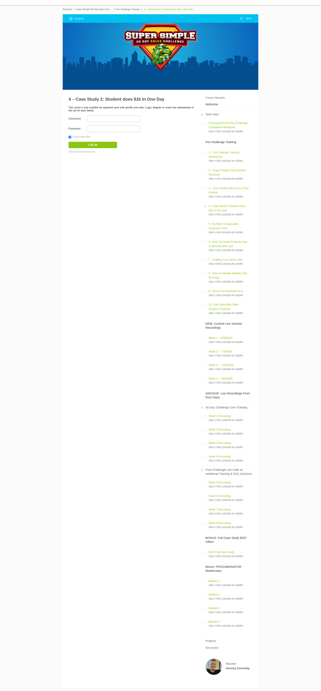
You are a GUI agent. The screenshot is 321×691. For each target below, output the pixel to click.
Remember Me (81, 136)
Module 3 (214, 608)
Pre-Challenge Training (128, 9)
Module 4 (214, 621)
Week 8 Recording (220, 523)
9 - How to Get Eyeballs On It (226, 291)
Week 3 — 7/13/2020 (221, 365)
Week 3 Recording (220, 443)
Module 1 (214, 581)
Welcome (211, 104)
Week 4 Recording (220, 456)
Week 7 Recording (220, 509)
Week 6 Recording (220, 496)
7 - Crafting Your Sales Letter (226, 259)
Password (74, 128)
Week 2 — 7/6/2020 (220, 351)
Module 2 (214, 594)
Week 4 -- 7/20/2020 (221, 378)
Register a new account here (82, 151)
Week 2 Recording (220, 429)
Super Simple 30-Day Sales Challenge (94, 9)
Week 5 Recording (220, 482)
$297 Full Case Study (221, 552)
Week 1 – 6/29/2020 (220, 338)
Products (67, 9)
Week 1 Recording (220, 416)
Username (75, 118)
